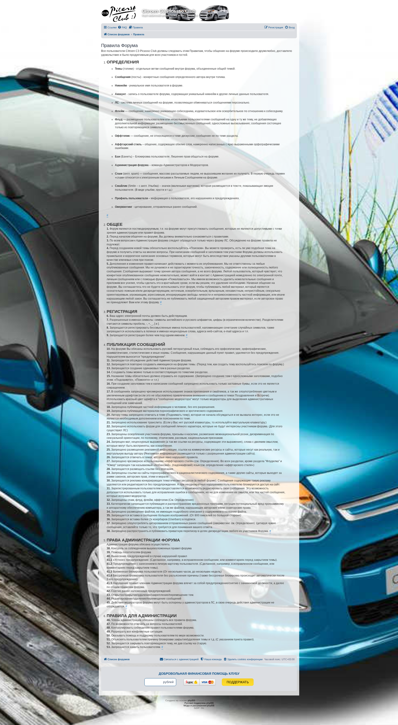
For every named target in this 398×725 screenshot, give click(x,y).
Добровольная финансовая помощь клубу (199, 673)
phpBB (191, 700)
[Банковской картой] (207, 682)
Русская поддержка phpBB (199, 703)
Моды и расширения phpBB (199, 705)
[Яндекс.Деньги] (192, 682)
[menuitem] (122, 27)
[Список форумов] (122, 12)
